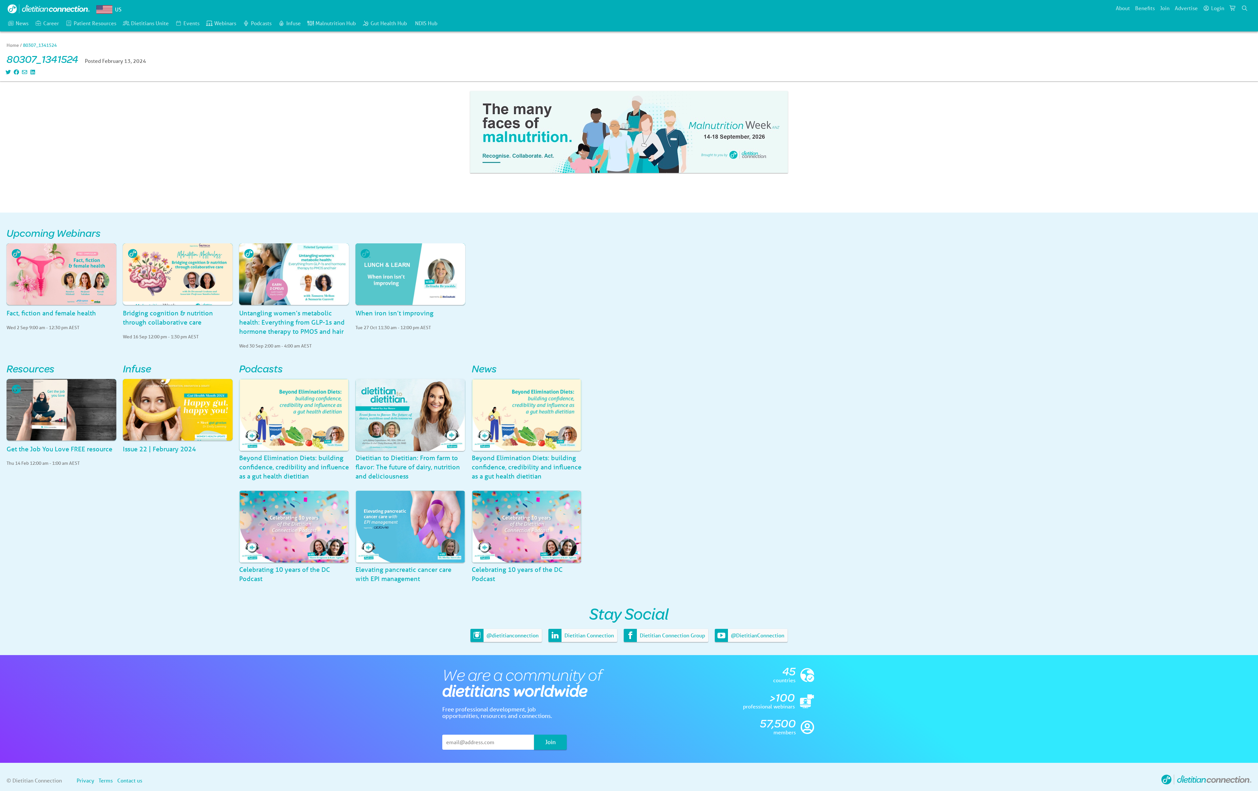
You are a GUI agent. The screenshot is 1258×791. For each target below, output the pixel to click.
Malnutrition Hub (335, 23)
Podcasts (261, 23)
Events (191, 23)
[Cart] (1232, 8)
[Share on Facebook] (15, 71)
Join (1165, 8)
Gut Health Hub (389, 23)
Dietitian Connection (588, 635)
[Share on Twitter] (7, 71)
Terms (106, 780)
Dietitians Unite (150, 23)
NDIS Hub (426, 23)
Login (1217, 8)
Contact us (129, 780)
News (22, 23)
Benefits (1145, 8)
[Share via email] (24, 71)
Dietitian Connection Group (672, 635)
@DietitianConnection (757, 635)
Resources (30, 368)
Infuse (293, 23)
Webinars (225, 23)
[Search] (1244, 8)
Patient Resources (95, 23)
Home (13, 45)
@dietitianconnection (512, 635)
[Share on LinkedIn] (32, 71)
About (1123, 8)
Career (51, 23)
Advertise (1186, 8)
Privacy (85, 780)
